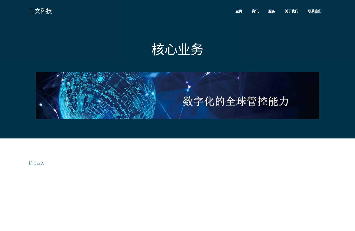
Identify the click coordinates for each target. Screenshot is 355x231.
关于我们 (291, 11)
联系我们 (314, 11)
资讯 (255, 11)
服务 (271, 11)
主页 (238, 11)
